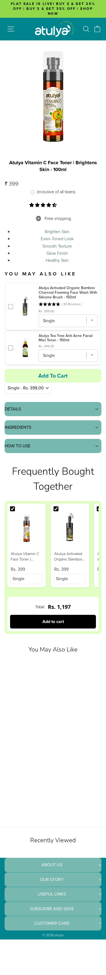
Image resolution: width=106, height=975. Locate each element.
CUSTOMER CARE (51, 923)
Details (13, 409)
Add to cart (53, 621)
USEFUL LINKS (52, 894)
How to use (17, 446)
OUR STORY (52, 879)
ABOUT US (51, 865)
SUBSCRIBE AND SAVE (52, 909)
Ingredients (18, 427)
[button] (43, 205)
